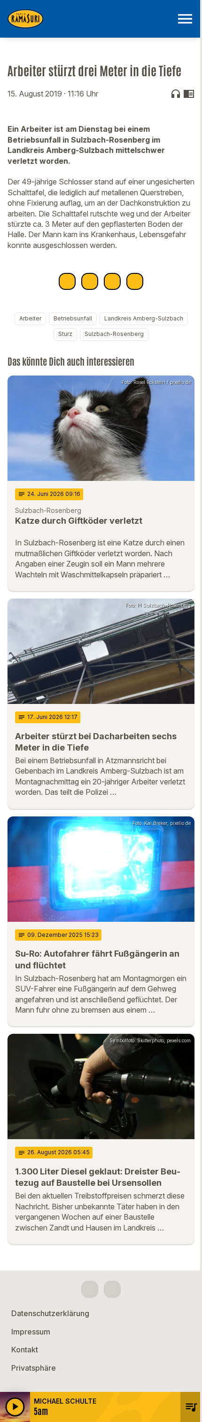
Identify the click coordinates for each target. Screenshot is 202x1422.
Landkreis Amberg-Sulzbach (143, 318)
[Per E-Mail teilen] (134, 281)
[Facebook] (89, 1289)
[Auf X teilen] (89, 281)
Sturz (65, 333)
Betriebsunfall (73, 318)
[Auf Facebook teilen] (67, 281)
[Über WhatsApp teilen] (112, 281)
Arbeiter (30, 318)
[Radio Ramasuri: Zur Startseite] (90, 18)
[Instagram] (112, 1289)
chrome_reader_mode (188, 93)
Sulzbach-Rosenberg (114, 333)
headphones (175, 93)
